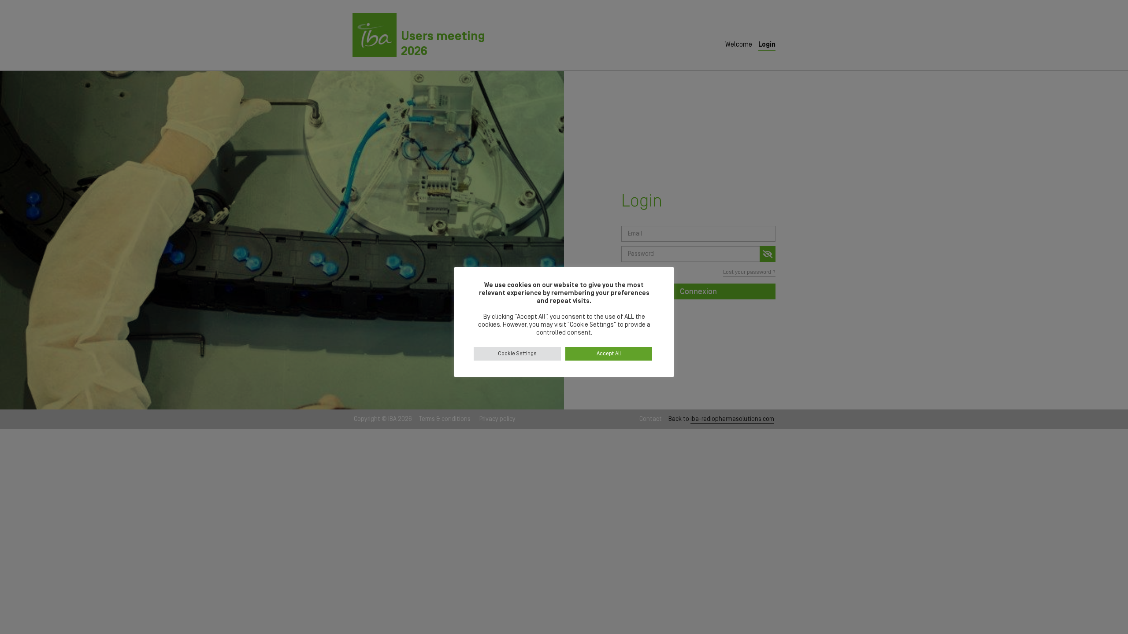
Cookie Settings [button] (517, 353)
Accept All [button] (609, 353)
